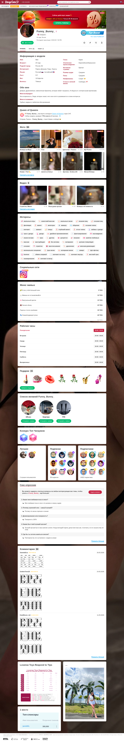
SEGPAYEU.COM (48, 734)
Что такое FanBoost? (97, 36)
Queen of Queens (57, 113)
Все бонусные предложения (38, 6)
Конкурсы (52, 6)
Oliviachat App (64, 6)
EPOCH (41, 734)
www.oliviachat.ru (23, 734)
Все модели (5, 6)
